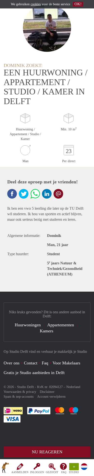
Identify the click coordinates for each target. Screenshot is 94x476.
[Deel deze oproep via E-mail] (58, 194)
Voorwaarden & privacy (20, 392)
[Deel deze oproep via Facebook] (12, 194)
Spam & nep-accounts (19, 396)
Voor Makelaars (66, 363)
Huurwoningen (28, 324)
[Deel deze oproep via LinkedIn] (47, 194)
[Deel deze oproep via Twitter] (23, 194)
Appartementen (60, 324)
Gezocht (52, 472)
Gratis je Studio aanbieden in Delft (34, 372)
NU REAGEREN (47, 451)
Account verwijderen (51, 396)
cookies (36, 4)
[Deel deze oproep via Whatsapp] (35, 194)
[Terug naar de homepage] (5, 468)
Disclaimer (47, 392)
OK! (77, 4)
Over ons (12, 363)
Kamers (46, 331)
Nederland (73, 387)
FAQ (63, 472)
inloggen (37, 472)
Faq (45, 363)
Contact (30, 363)
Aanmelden (19, 472)
